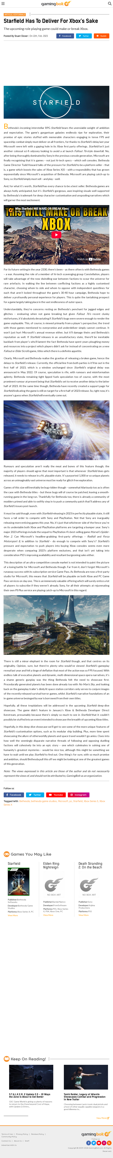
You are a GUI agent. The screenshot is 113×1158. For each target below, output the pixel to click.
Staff (27, 1141)
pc (70, 801)
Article (9, 14)
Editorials (19, 14)
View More (13, 915)
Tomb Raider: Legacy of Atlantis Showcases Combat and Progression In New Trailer (84, 1097)
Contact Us (6, 1141)
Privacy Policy (22, 1134)
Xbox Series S (91, 801)
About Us (18, 1141)
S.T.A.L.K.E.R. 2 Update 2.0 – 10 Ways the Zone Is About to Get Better (29, 1095)
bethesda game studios (44, 801)
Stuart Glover (21, 36)
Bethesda (24, 801)
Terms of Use (7, 1134)
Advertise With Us (8, 1145)
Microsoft (63, 801)
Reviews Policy (37, 1134)
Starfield (78, 801)
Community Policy (9, 1136)
